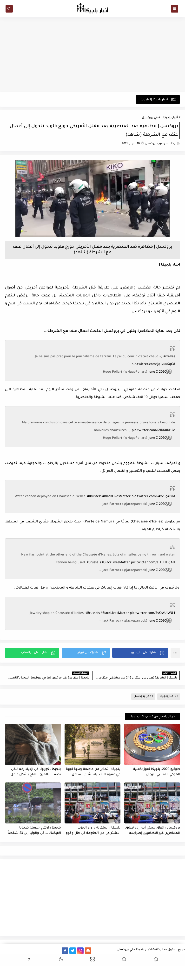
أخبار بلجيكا (170, 117)
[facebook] (65, 950)
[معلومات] (3, 950)
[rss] (95, 950)
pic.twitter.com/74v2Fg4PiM (153, 496)
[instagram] (80, 950)
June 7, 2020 (157, 372)
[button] (140, 653)
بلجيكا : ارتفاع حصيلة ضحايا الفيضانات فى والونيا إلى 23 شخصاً (34, 830)
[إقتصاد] (11, 950)
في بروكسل (150, 117)
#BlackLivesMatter (116, 496)
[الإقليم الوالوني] (34, 950)
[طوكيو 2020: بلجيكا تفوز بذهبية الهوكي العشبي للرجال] (152, 744)
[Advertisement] (92, 55)
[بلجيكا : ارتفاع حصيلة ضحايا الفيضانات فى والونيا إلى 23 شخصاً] (33, 802)
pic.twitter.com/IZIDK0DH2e (153, 430)
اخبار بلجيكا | (169, 265)
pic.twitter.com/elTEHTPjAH (153, 562)
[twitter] (72, 950)
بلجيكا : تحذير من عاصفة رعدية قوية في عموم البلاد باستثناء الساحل (93, 772)
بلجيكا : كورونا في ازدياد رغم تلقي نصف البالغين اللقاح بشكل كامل (36, 772)
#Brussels (94, 496)
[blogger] (88, 950)
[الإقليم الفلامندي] (42, 950)
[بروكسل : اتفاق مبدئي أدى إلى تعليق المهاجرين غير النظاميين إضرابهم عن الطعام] (152, 802)
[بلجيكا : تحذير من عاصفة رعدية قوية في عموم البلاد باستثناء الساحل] (93, 744)
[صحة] (18, 950)
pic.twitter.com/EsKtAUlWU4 (152, 613)
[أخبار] (26, 950)
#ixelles (169, 356)
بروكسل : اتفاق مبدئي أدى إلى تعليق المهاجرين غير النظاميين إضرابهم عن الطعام (152, 831)
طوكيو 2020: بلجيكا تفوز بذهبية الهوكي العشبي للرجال (156, 772)
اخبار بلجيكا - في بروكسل (134, 950)
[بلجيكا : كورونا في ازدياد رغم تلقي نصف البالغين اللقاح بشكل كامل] (33, 744)
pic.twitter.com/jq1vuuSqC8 (153, 364)
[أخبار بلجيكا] (57, 950)
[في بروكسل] (49, 950)
